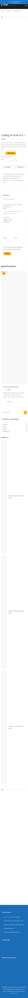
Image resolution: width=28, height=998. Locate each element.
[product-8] (14, 72)
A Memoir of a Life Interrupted (16, 726)
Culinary (5, 426)
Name (5, 238)
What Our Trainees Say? (9, 957)
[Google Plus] (10, 160)
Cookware (5, 424)
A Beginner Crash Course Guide (16, 495)
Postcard (5, 429)
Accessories (8, 11)
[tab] (7, 167)
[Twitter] (13, 160)
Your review (6, 221)
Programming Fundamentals (10, 387)
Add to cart (10, 153)
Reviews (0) (20, 167)
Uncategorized (6, 431)
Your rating (6, 217)
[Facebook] (6, 160)
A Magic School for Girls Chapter (16, 611)
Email (16, 238)
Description (7, 167)
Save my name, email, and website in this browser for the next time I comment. (13, 248)
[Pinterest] (16, 160)
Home (2, 11)
